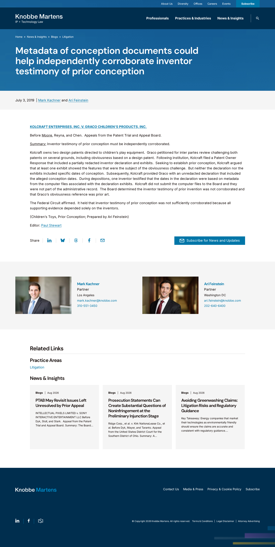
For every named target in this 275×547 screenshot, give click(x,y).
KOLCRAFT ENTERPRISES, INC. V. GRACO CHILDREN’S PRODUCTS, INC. (88, 127)
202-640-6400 (214, 306)
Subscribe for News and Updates (213, 240)
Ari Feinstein (78, 100)
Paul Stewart (51, 225)
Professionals (157, 18)
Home (18, 36)
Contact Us (171, 489)
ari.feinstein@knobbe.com (222, 300)
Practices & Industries (193, 18)
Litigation (68, 36)
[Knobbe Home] (35, 489)
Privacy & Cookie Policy (224, 489)
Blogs (54, 36)
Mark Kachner (49, 100)
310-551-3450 (87, 306)
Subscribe (247, 3)
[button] (257, 18)
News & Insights (230, 18)
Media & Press (193, 489)
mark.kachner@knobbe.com (97, 300)
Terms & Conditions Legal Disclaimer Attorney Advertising (226, 521)
